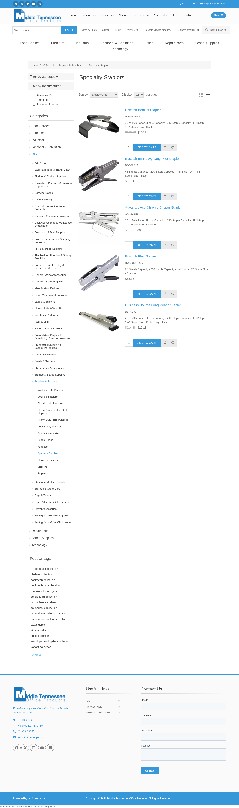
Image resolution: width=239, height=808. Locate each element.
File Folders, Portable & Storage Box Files (53, 257)
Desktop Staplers (47, 396)
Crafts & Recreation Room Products (50, 208)
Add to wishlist (173, 147)
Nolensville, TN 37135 (30, 725)
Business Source (47, 104)
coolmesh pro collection (45, 585)
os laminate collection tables (48, 613)
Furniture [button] (57, 43)
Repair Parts (40, 530)
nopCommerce (36, 798)
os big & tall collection (44, 596)
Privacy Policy (95, 706)
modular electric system (45, 591)
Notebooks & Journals (47, 315)
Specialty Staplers (47, 453)
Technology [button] (119, 49)
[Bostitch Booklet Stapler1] (99, 126)
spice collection (40, 635)
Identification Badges (47, 288)
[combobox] (36, 30)
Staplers (42, 466)
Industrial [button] (82, 43)
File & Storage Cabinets (49, 248)
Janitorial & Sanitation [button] (117, 43)
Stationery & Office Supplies (51, 481)
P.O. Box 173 (25, 719)
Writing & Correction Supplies (52, 515)
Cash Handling (43, 199)
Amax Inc (42, 99)
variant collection (41, 647)
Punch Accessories (48, 433)
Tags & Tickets (43, 495)
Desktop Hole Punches (50, 389)
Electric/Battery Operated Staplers (52, 412)
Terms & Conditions (98, 712)
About (122, 15)
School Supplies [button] (207, 43)
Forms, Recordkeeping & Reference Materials (49, 267)
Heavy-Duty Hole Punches (52, 419)
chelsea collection (41, 574)
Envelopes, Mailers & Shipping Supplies (52, 240)
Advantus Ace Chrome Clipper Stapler (153, 207)
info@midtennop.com (214, 3)
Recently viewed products (158, 30)
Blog (175, 15)
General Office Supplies (49, 281)
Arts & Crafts (42, 163)
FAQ (88, 700)
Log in (118, 30)
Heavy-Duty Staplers (49, 426)
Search (68, 30)
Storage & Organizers (47, 488)
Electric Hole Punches (50, 403)
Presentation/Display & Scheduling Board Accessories (52, 337)
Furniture (38, 133)
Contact (188, 15)
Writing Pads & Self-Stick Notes (53, 522)
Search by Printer (88, 30)
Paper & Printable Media (49, 328)
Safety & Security (45, 361)
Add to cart (146, 147)
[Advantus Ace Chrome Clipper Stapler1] (99, 224)
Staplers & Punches (46, 381)
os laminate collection (44, 607)
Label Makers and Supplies (51, 294)
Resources (140, 15)
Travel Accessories (46, 508)
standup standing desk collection (50, 641)
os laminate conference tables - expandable (50, 621)
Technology (39, 545)
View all (37, 655)
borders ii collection (46, 568)
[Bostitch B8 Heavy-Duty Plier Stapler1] (99, 175)
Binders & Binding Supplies (50, 176)
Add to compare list (165, 147)
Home (73, 15)
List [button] (208, 95)
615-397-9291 (189, 3)
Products (88, 15)
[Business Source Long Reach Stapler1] (99, 321)
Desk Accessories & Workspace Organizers (53, 224)
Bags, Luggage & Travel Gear (52, 169)
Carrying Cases (44, 192)
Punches (42, 446)
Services (106, 15)
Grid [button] (201, 95)
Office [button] (149, 43)
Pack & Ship (42, 321)
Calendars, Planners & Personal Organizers (53, 185)
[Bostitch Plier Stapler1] (99, 273)
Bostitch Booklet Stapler (143, 110)
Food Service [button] (30, 43)
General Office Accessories (50, 274)
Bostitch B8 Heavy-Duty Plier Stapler (152, 159)
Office (35, 154)
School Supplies (43, 538)
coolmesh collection (43, 579)
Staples (41, 473)
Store (216, 15)
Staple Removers (47, 459)
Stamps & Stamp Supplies (50, 374)
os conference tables (43, 602)
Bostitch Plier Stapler (140, 256)
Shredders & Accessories (49, 367)
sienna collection (41, 630)
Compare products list (188, 30)
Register (104, 30)
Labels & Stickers (45, 301)
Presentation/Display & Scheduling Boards (48, 346)
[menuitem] (29, 43)
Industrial (38, 140)
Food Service (40, 125)
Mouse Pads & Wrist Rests (50, 308)
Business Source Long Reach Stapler (153, 305)
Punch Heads (45, 439)
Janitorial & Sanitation (46, 147)
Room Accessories (45, 354)
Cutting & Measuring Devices (52, 215)
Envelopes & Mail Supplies (50, 232)
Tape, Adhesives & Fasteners (52, 502)
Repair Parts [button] (174, 43)
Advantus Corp (46, 95)
